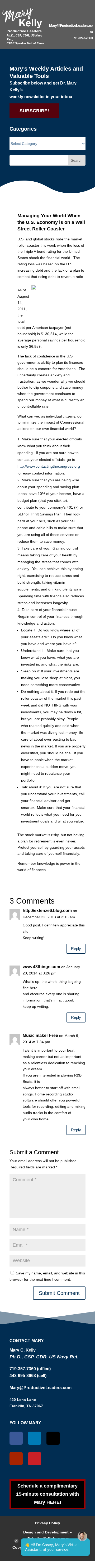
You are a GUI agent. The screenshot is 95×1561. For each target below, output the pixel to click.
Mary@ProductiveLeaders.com (41, 1387)
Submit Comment (59, 1293)
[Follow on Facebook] (16, 1438)
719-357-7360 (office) (30, 1369)
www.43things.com (41, 966)
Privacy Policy (47, 1523)
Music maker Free (40, 1035)
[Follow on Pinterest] (34, 1458)
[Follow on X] (53, 1438)
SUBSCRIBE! (34, 110)
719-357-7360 (83, 38)
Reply (76, 948)
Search (77, 160)
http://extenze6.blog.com (47, 910)
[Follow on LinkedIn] (34, 1438)
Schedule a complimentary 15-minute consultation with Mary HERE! (47, 1494)
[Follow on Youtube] (16, 1458)
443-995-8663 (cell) (28, 1375)
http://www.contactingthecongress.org (48, 466)
